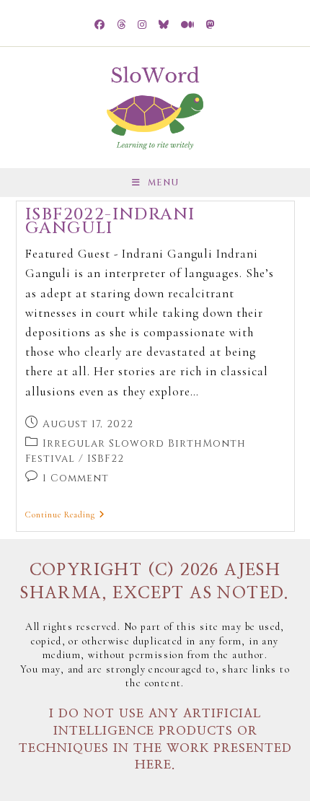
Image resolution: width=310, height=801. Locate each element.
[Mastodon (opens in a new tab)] (210, 25)
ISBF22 (105, 458)
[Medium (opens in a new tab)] (187, 25)
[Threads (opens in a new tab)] (121, 25)
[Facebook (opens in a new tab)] (100, 25)
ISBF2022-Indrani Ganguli (110, 221)
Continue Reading (65, 514)
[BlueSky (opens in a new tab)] (164, 25)
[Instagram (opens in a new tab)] (142, 25)
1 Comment (76, 478)
